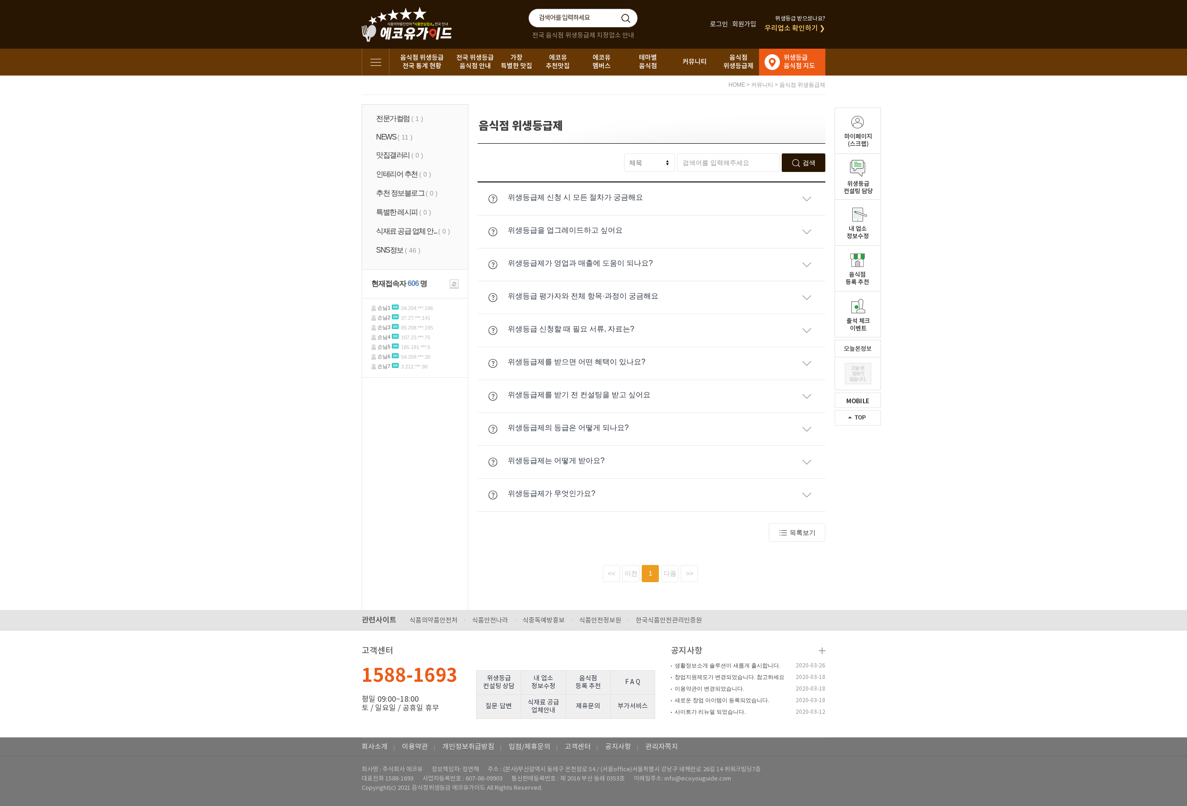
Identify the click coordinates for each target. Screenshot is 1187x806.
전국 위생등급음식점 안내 (475, 62)
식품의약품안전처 (433, 620)
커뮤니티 (695, 62)
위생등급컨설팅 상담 (499, 682)
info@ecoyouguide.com (697, 778)
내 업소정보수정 (543, 682)
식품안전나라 (490, 620)
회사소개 (375, 747)
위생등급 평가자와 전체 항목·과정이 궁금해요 (583, 296)
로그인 (719, 24)
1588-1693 (410, 676)
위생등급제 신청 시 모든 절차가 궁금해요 (575, 197)
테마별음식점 (648, 62)
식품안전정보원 (600, 620)
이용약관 (415, 747)
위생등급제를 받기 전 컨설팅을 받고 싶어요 (579, 395)
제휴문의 (588, 706)
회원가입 (744, 24)
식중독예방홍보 (544, 620)
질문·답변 (498, 706)
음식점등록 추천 (588, 682)
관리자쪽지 (661, 747)
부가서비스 (633, 706)
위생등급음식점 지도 (799, 62)
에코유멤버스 (602, 62)
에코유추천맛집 (558, 62)
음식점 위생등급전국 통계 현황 (422, 62)
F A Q (632, 682)
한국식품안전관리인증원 (669, 620)
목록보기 (803, 532)
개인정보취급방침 (468, 747)
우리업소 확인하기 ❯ (795, 28)
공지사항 (686, 651)
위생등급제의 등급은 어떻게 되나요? (568, 428)
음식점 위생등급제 (802, 85)
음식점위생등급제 (738, 62)
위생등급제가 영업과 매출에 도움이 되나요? (580, 263)
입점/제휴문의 (529, 747)
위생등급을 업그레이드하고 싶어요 (565, 230)
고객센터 (578, 747)
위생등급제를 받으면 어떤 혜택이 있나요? (576, 362)
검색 (809, 162)
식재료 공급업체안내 (543, 706)
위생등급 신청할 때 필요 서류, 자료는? (571, 329)
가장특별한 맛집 (516, 62)
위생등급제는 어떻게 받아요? (556, 460)
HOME (736, 85)
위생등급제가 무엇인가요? (551, 493)
